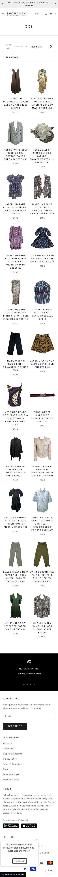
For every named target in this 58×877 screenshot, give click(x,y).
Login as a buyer (11, 774)
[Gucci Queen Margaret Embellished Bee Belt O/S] (42, 394)
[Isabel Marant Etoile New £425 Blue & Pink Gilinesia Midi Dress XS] (15, 238)
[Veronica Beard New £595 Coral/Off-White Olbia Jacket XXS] (42, 448)
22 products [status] (12, 57)
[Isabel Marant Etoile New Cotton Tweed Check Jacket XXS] (42, 186)
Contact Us (8, 748)
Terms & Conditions (12, 764)
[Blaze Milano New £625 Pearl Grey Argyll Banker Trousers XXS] (15, 554)
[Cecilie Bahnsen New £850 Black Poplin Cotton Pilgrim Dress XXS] (15, 500)
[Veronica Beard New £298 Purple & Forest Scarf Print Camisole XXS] (15, 394)
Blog (5, 769)
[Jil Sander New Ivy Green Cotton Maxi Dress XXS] (15, 605)
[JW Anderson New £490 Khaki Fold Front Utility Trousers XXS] (42, 554)
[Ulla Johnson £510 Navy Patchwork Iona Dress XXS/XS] (42, 238)
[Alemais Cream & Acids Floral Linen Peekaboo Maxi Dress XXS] (42, 81)
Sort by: (14, 47)
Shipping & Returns (12, 753)
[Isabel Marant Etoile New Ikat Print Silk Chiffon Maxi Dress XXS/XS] (15, 292)
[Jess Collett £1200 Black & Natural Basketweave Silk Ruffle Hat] (42, 132)
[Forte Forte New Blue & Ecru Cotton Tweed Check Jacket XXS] (15, 132)
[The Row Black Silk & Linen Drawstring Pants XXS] (15, 343)
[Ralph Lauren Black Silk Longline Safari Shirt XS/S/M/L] (15, 448)
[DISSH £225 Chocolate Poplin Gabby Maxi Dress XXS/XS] (15, 81)
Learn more (20, 861)
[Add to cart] (24, 90)
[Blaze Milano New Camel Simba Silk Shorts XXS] (42, 343)
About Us (7, 743)
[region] (29, 669)
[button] (38, 14)
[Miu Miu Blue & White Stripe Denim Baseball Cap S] (42, 292)
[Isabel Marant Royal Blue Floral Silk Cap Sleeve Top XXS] (15, 186)
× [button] (37, 839)
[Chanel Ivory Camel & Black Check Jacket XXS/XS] (42, 605)
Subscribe (15, 726)
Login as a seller (11, 779)
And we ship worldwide (29, 673)
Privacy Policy (10, 758)
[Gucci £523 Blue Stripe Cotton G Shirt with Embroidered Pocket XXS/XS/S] (42, 500)
